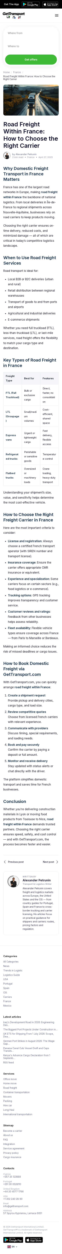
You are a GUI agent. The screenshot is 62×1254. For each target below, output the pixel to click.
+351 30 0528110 (12, 1184)
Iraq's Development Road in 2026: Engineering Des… (28, 1023)
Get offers (31, 59)
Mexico (7, 1005)
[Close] (57, 4)
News (6, 966)
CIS (5, 992)
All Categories (11, 961)
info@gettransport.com (15, 1206)
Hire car (7, 1105)
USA (5, 979)
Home (6, 72)
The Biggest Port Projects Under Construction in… (30, 1029)
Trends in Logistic (12, 970)
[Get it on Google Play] (13, 1240)
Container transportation (16, 1092)
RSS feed (8, 1062)
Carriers (7, 997)
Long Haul (8, 1110)
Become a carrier (12, 1131)
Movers (7, 1096)
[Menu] (56, 15)
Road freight (10, 1088)
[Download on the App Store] (34, 1240)
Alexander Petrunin (37, 880)
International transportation (17, 1114)
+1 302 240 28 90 (12, 1199)
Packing (7, 1101)
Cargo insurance (12, 1157)
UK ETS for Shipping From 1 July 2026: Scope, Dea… (28, 1035)
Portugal (7, 983)
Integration (9, 1144)
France (17, 72)
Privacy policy (11, 1153)
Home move (10, 1083)
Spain (6, 988)
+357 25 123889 (12, 1176)
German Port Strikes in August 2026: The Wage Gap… (29, 1042)
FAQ (5, 1139)
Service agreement (13, 1148)
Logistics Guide (11, 975)
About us (8, 1135)
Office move (10, 1079)
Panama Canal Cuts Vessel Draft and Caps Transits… (26, 1049)
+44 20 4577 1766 (13, 1191)
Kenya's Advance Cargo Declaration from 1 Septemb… (26, 1056)
